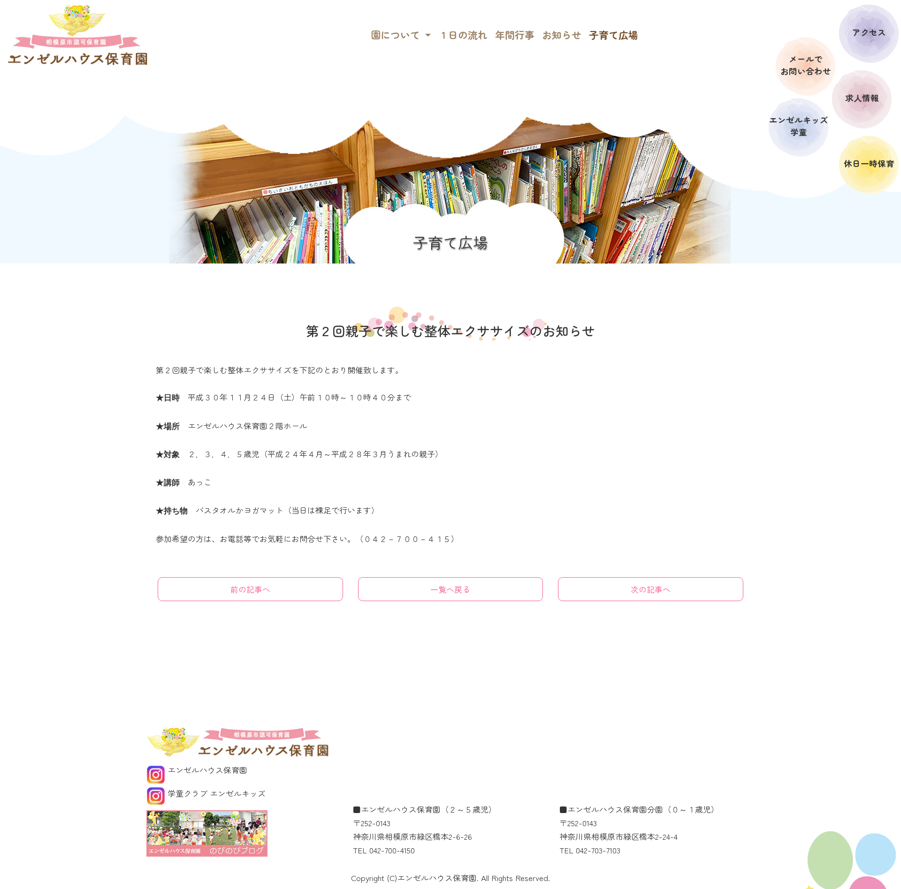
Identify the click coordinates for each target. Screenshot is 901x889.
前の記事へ (250, 589)
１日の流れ (463, 35)
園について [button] (397, 35)
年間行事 (514, 35)
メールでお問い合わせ (805, 65)
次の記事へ (651, 589)
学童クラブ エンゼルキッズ (215, 793)
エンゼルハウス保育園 (206, 770)
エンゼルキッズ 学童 (798, 126)
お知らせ (561, 35)
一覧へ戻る (450, 589)
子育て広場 (613, 35)
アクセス (869, 32)
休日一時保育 (869, 163)
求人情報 (862, 98)
